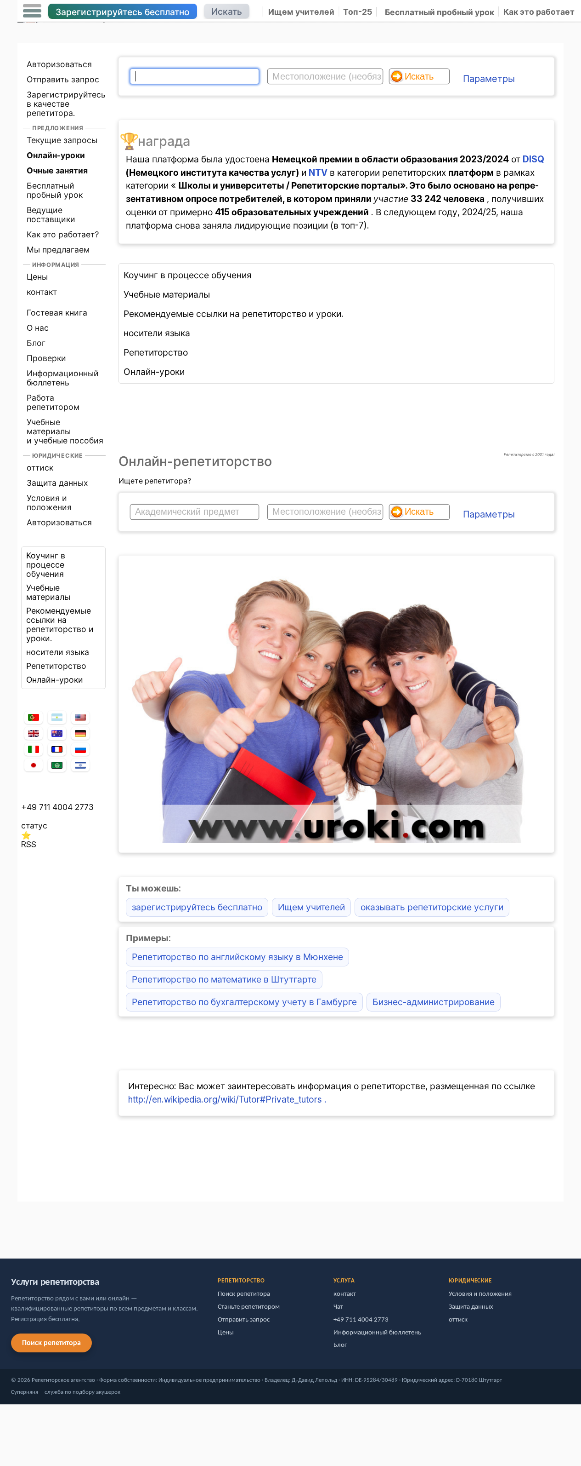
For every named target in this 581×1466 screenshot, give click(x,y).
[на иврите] (80, 765)
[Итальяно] (33, 749)
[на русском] (80, 749)
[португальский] (33, 717)
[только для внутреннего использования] (19, 1225)
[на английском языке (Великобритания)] (33, 733)
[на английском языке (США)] (80, 717)
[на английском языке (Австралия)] (57, 733)
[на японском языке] (33, 765)
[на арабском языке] (57, 765)
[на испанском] (57, 717)
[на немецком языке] (80, 733)
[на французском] (57, 749)
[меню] (32, 11)
